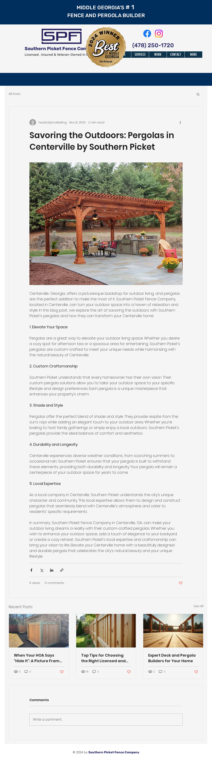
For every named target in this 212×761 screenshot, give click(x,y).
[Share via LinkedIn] (52, 570)
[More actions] (180, 122)
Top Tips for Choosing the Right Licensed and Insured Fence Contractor (103, 658)
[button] (198, 94)
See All (198, 606)
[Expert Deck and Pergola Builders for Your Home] (173, 630)
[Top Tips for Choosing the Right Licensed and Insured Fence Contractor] (106, 630)
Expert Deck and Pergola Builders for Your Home (172, 658)
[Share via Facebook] (31, 570)
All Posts (14, 94)
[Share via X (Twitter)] (41, 570)
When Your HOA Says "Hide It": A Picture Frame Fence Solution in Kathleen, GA (38, 658)
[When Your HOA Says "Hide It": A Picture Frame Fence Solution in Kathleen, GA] (39, 630)
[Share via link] (62, 570)
